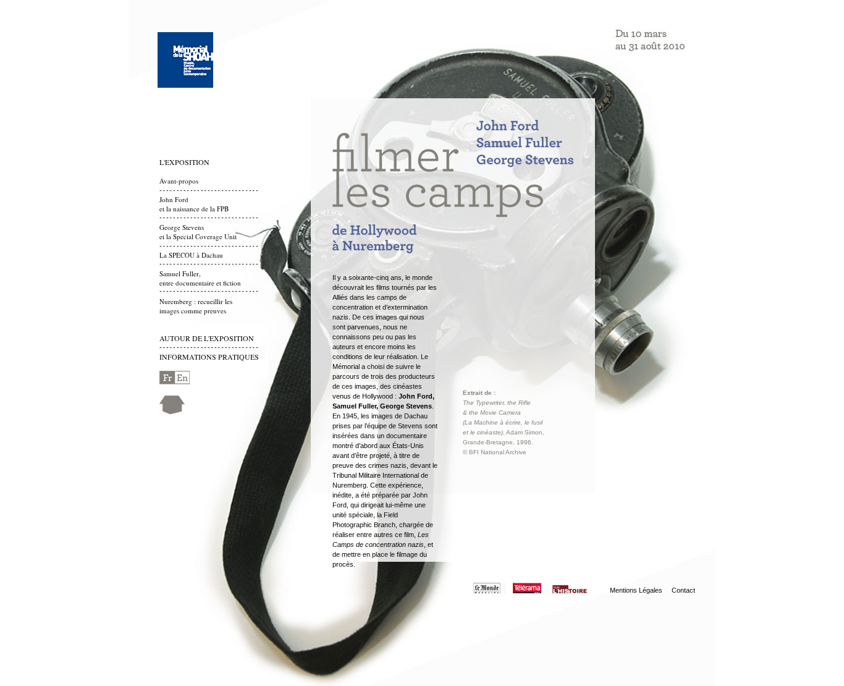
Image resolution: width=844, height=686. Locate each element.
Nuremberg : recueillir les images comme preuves (195, 306)
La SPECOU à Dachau (191, 255)
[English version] (174, 381)
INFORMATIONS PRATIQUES (209, 357)
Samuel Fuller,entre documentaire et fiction (200, 278)
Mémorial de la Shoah (185, 60)
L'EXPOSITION (184, 162)
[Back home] (172, 411)
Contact (683, 590)
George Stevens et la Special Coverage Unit (198, 231)
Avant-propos (178, 180)
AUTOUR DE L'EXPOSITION (206, 338)
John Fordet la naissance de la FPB (194, 204)
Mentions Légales (636, 590)
